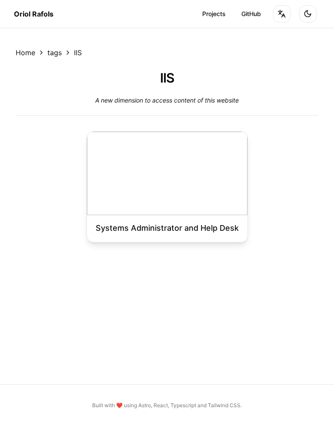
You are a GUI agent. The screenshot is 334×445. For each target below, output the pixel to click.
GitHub (251, 13)
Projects (214, 13)
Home (25, 52)
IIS (78, 52)
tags (54, 52)
